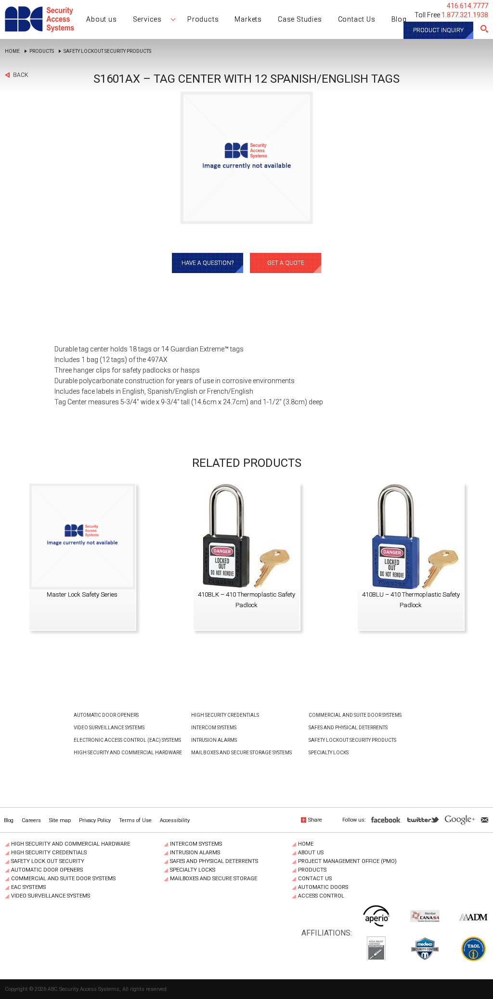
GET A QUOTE (285, 263)
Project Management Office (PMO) (347, 861)
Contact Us (315, 879)
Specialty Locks (329, 752)
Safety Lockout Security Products (107, 51)
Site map (60, 820)
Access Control (321, 896)
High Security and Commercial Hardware (128, 752)
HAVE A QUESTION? (208, 263)
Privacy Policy (95, 820)
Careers (31, 820)
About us (311, 853)
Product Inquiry (438, 30)
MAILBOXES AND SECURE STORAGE (213, 879)
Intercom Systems (213, 727)
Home (12, 51)
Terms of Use (135, 820)
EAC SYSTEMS (28, 887)
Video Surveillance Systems (109, 727)
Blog (8, 820)
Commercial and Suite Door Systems (355, 715)
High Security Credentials (225, 715)
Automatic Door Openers (106, 715)
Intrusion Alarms (214, 740)
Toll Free (451, 15)
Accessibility (175, 820)
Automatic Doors (323, 887)
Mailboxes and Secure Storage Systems (241, 752)
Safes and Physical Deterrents (348, 727)
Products (41, 51)
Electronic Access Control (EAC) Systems (127, 740)
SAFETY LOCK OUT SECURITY (47, 861)
